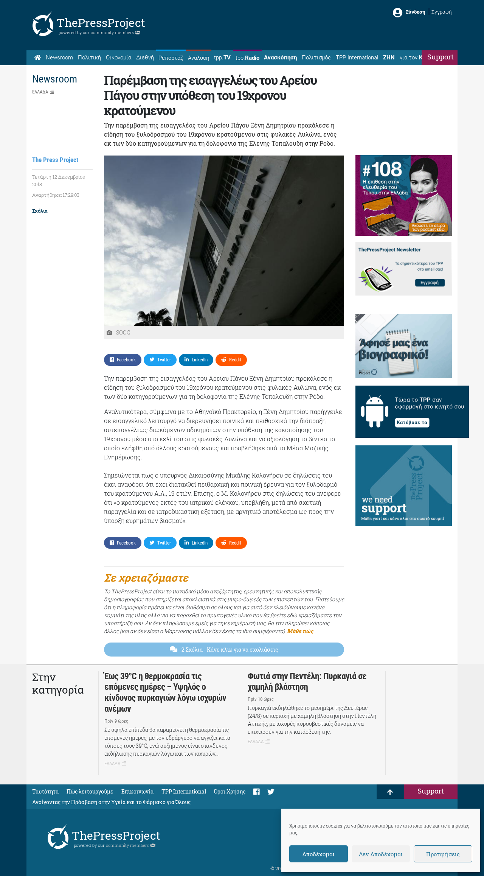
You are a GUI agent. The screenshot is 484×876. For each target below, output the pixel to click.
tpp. (222, 57)
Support (440, 56)
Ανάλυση (198, 57)
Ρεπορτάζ (170, 57)
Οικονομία (118, 57)
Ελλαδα (40, 92)
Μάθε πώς (300, 631)
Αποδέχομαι (318, 854)
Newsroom (59, 57)
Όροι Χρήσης (229, 791)
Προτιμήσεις (443, 854)
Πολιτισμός (316, 57)
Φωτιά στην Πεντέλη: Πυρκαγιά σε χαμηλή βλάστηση (307, 681)
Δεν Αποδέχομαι (381, 854)
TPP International (357, 57)
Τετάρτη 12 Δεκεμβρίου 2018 (58, 180)
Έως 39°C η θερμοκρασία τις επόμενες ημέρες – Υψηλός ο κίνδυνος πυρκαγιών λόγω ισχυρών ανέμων (165, 692)
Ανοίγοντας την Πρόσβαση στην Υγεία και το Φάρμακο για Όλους (111, 802)
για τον (418, 57)
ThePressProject (101, 22)
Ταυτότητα (45, 791)
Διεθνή (145, 57)
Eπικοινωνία (137, 791)
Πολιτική (89, 57)
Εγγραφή (441, 11)
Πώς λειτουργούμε (90, 791)
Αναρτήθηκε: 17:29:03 (55, 194)
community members (113, 32)
